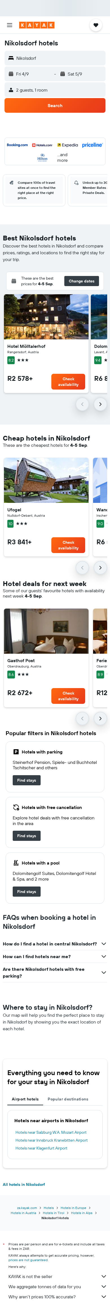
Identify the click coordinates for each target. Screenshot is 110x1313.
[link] (27, 780)
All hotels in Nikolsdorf (24, 1184)
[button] (9, 25)
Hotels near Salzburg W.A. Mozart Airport (51, 1132)
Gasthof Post (21, 660)
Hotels (49, 1208)
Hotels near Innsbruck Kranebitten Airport (52, 1140)
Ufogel (14, 509)
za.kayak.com (27, 1208)
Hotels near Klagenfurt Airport (41, 1148)
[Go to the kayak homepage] (36, 25)
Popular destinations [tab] (68, 1099)
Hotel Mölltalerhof (26, 346)
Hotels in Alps (82, 1213)
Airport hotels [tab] (25, 1099)
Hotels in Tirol (53, 1213)
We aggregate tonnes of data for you (44, 1286)
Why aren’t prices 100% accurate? (42, 1296)
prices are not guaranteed (28, 1260)
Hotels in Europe (73, 1208)
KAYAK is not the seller (30, 1276)
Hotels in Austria (23, 1213)
